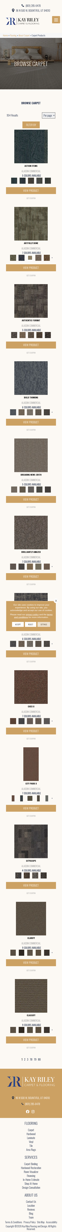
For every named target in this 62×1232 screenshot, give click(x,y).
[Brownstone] (31, 180)
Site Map (41, 1222)
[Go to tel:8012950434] (31, 5)
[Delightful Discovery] (31, 223)
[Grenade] (21, 411)
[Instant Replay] (31, 489)
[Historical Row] (43, 875)
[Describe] (30, 952)
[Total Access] (48, 489)
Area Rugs (31, 1150)
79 (35, 1059)
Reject (30, 624)
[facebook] (27, 1111)
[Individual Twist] (31, 334)
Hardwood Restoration (31, 1168)
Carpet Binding (31, 1164)
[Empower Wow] (38, 566)
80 (39, 1059)
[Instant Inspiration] (47, 566)
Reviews (31, 1209)
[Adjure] (47, 952)
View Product (31, 191)
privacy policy (32, 614)
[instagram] (32, 1111)
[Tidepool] (31, 146)
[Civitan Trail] (27, 875)
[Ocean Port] (22, 180)
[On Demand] (39, 489)
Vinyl (31, 1142)
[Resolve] (31, 918)
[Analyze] (21, 952)
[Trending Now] (31, 455)
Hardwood (31, 1134)
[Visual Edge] (31, 300)
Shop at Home (31, 1184)
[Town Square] (47, 720)
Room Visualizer (31, 1172)
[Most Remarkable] (21, 257)
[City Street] (48, 180)
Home (5, 35)
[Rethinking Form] (39, 334)
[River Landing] (21, 720)
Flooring (13, 35)
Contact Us (31, 1202)
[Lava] (30, 411)
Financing (31, 1176)
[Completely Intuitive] (30, 566)
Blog (31, 1213)
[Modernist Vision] (30, 257)
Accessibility (51, 1222)
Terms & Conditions (13, 1222)
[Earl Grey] (39, 180)
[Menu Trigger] (56, 19)
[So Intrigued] (31, 532)
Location (31, 1205)
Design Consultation (31, 1187)
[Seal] (47, 411)
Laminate (31, 1138)
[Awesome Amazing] (38, 257)
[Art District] (30, 720)
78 (31, 1059)
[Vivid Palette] (47, 257)
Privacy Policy (30, 1222)
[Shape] (31, 377)
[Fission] (38, 411)
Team (31, 1217)
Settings (44, 624)
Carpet (31, 1130)
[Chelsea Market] (31, 686)
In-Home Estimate (31, 1180)
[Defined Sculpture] (22, 334)
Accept (18, 624)
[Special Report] (22, 489)
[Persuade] (38, 952)
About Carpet (24, 35)
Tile (31, 1146)
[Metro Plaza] (38, 720)
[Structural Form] (48, 334)
